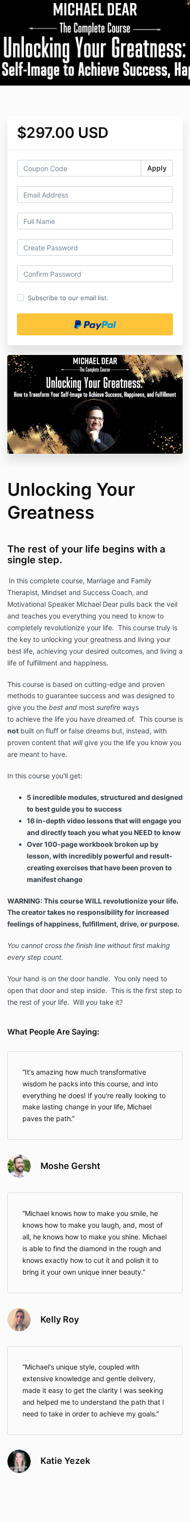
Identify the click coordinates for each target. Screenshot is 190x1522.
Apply (157, 168)
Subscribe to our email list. (68, 298)
